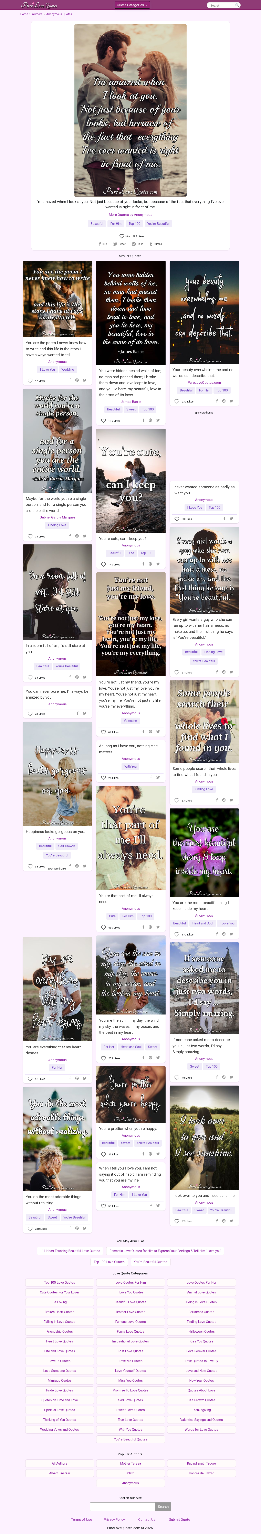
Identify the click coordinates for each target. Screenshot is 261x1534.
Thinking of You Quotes (59, 1420)
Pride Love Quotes (59, 1390)
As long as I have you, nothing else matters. (128, 749)
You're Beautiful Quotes (150, 1262)
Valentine (130, 721)
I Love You (47, 369)
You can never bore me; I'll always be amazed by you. (57, 694)
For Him (116, 224)
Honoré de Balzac (201, 1473)
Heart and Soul (202, 923)
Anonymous (57, 362)
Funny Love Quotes (130, 1331)
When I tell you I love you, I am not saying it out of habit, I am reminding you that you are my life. (130, 1174)
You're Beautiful (158, 224)
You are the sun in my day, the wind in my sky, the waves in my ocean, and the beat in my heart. (131, 1026)
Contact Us (146, 1519)
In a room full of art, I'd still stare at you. (55, 648)
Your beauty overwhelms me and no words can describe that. (203, 372)
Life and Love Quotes (59, 1351)
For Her (204, 390)
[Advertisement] (204, 445)
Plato (130, 1473)
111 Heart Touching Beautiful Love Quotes (70, 1251)
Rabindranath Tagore (201, 1463)
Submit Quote (179, 1519)
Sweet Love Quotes (130, 1410)
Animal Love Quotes (201, 1292)
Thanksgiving (201, 1410)
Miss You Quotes (130, 1380)
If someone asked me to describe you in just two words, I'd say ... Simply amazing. (201, 1045)
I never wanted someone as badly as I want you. (204, 490)
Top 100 (134, 224)
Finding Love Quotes (201, 1322)
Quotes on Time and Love (59, 1400)
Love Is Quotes (60, 1361)
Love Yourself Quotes (130, 1371)
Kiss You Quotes (201, 1341)
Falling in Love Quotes (59, 1322)
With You (130, 766)
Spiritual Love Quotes (59, 1410)
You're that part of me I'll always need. (126, 898)
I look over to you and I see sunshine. (204, 1195)
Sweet (131, 409)
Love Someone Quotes (59, 1371)
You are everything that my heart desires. (53, 1050)
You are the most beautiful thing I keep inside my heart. (201, 905)
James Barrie (131, 402)
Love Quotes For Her (201, 1282)
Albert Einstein (59, 1473)
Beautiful (97, 224)
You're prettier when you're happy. (128, 1128)
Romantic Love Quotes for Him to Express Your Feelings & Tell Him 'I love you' (165, 1251)
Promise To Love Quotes (130, 1390)
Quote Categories (132, 5)
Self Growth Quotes (202, 1400)
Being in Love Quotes (201, 1302)
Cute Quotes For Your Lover (59, 1292)
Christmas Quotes (201, 1312)
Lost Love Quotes (130, 1351)
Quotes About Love (201, 1390)
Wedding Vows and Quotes (59, 1429)
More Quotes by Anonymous (130, 215)
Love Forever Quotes (201, 1351)
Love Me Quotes (131, 1361)
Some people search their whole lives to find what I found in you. (204, 771)
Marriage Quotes (60, 1380)
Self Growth (66, 846)
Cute (131, 553)
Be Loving (59, 1302)
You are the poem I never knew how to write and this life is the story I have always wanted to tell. (56, 348)
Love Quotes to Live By (201, 1361)
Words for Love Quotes (201, 1429)
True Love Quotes (130, 1420)
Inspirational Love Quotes (130, 1341)
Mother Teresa (130, 1463)
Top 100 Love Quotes (109, 1262)
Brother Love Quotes (130, 1312)
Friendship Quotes (59, 1331)
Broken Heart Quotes (59, 1312)
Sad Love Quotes (130, 1400)
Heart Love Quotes (59, 1341)
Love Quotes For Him (130, 1282)
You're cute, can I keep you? (122, 538)
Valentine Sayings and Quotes (201, 1420)
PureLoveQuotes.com (204, 382)
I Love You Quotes (130, 1292)
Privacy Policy (114, 1519)
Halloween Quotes (201, 1331)
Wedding (67, 369)
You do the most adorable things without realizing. (53, 1199)
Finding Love (57, 525)
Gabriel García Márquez (57, 517)
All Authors (59, 1463)
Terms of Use (81, 1519)
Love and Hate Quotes (201, 1371)
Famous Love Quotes (130, 1322)
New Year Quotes (201, 1380)
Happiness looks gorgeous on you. (55, 831)
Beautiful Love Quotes (130, 1302)
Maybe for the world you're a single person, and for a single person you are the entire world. (56, 504)
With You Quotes (130, 1429)
